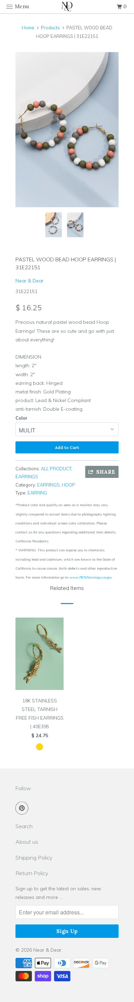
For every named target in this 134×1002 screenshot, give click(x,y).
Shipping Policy (33, 857)
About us (26, 841)
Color (21, 418)
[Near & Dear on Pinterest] (23, 807)
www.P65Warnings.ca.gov (90, 577)
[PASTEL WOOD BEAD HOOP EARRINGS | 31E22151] (67, 129)
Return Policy (31, 873)
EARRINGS (26, 476)
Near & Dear (29, 281)
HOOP (68, 485)
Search (24, 826)
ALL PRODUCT (56, 468)
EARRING (37, 492)
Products (50, 27)
